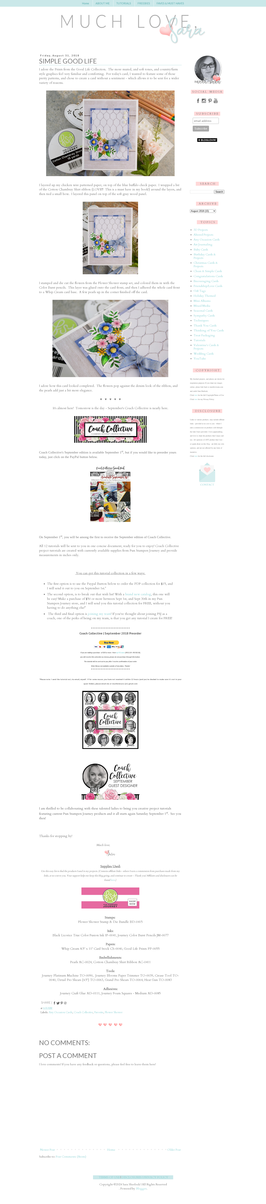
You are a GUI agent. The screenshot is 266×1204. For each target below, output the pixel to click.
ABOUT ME (103, 3)
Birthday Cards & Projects (205, 256)
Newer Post (47, 1150)
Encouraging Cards (206, 281)
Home (85, 3)
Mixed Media (202, 306)
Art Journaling (203, 244)
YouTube (200, 359)
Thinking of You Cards (209, 330)
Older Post (174, 1150)
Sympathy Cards (204, 316)
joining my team (99, 614)
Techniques (201, 320)
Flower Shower (114, 1012)
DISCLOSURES (132, 1177)
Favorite (98, 1012)
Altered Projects (203, 235)
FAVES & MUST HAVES (170, 3)
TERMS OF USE (109, 1177)
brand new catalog (138, 594)
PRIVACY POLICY (155, 1177)
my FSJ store (120, 653)
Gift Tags (200, 291)
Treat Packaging (204, 335)
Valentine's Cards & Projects (206, 347)
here (113, 880)
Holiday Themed (205, 296)
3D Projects (201, 230)
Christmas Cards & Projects (206, 264)
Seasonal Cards (203, 311)
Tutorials (199, 340)
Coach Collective (83, 1012)
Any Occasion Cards (60, 1012)
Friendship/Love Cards (208, 286)
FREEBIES (144, 3)
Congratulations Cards (208, 276)
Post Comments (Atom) (71, 1157)
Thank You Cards (205, 326)
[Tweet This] (58, 1004)
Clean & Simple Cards (208, 271)
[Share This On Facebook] (54, 1004)
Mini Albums (202, 301)
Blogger (141, 1189)
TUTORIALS (123, 3)
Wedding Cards (204, 354)
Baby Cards (201, 250)
